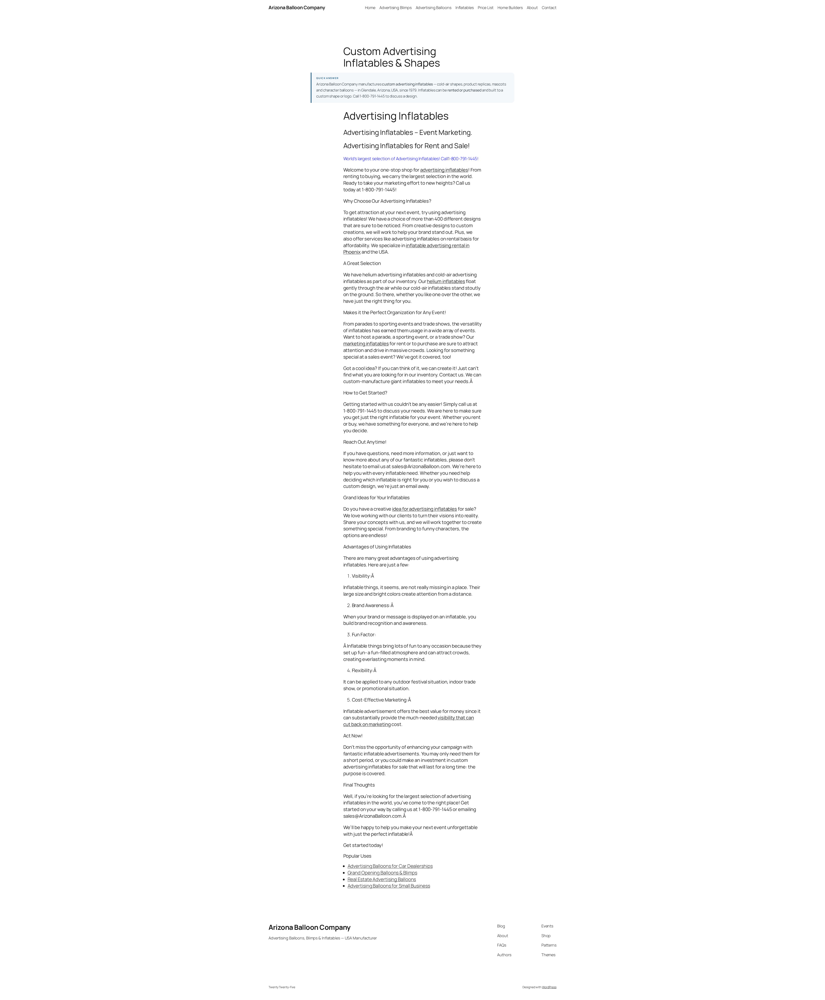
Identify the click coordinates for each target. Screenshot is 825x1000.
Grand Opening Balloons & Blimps (382, 872)
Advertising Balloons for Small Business (389, 886)
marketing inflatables (366, 343)
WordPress (549, 987)
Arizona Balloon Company (297, 7)
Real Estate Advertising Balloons (382, 879)
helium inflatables (446, 281)
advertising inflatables (444, 170)
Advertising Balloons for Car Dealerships (390, 866)
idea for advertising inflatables (424, 509)
